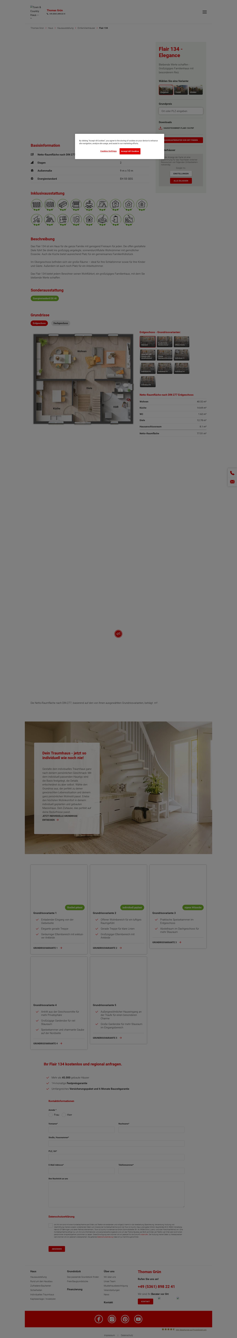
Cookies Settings (108, 151)
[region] (119, 146)
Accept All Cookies (130, 151)
